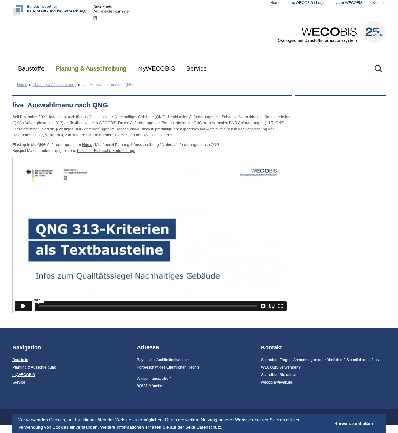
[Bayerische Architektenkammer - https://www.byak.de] (111, 29)
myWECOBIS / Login (308, 3)
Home (275, 3)
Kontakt (379, 3)
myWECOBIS (156, 68)
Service (196, 68)
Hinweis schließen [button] (353, 423)
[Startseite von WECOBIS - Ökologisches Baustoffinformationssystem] (331, 31)
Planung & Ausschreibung (91, 68)
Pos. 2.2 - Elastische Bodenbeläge (106, 150)
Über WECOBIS (349, 3)
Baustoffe (31, 68)
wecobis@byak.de (276, 382)
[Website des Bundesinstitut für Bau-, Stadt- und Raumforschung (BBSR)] (52, 29)
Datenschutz (209, 427)
